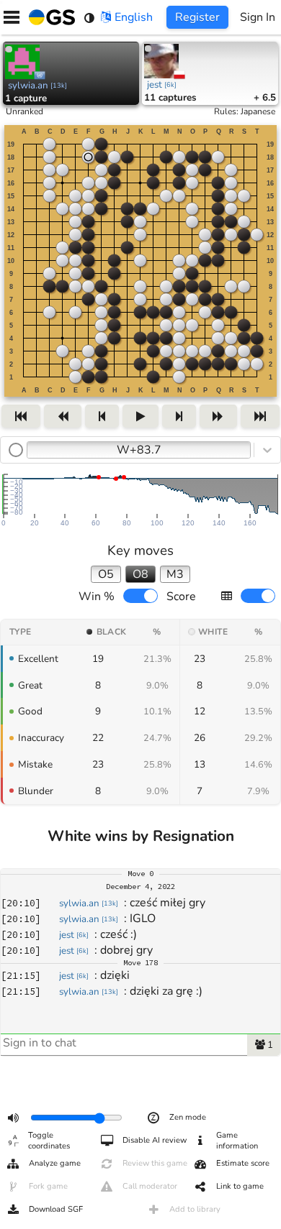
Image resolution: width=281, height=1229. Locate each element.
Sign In (257, 17)
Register (197, 17)
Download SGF (56, 1209)
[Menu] (11, 17)
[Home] (49, 17)
